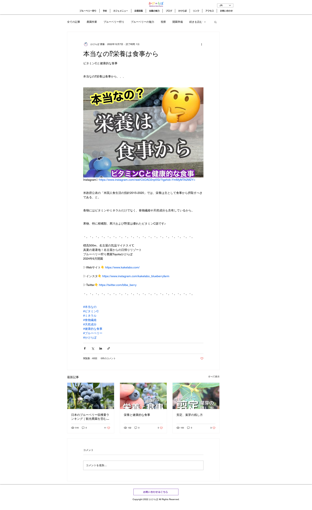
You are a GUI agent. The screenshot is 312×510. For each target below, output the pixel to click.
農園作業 (92, 21)
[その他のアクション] (201, 44)
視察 (163, 21)
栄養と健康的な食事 (137, 414)
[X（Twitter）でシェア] (92, 348)
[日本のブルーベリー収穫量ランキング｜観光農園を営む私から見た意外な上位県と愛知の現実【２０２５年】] (90, 396)
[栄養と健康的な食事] (143, 396)
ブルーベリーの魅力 (142, 21)
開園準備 (177, 21)
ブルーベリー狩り (114, 21)
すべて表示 (214, 376)
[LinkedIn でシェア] (100, 348)
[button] (215, 22)
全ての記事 (73, 21)
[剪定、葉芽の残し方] (196, 396)
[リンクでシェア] (108, 348)
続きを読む (195, 21)
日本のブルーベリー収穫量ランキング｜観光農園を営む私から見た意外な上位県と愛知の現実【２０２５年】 (90, 417)
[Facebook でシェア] (84, 348)
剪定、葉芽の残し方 (189, 414)
